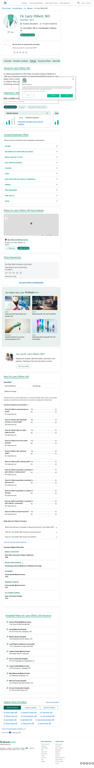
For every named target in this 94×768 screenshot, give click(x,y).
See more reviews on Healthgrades (31, 282)
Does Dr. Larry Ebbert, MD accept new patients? (20, 537)
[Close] (73, 79)
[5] (26, 52)
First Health (9, 196)
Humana (8, 185)
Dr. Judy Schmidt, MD (47, 716)
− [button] (6, 219)
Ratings (33, 61)
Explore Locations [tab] (31, 708)
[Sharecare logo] (19, 742)
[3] (20, 52)
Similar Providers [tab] (12, 708)
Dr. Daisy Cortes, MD (10, 723)
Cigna (7, 174)
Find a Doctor (6, 8)
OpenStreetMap (49, 235)
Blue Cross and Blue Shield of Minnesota (20, 179)
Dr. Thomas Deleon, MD (29, 716)
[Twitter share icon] (89, 764)
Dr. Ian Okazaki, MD (10, 720)
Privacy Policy (42, 89)
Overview (7, 61)
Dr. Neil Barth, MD (26, 720)
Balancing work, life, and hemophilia (44, 314)
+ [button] (6, 216)
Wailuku (29, 8)
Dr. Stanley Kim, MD (27, 723)
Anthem (7, 146)
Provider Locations (20, 61)
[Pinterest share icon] (92, 764)
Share (12, 32)
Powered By (5, 732)
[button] (28, 405)
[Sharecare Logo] (5, 3)
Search (78, 3)
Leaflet (42, 235)
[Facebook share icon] (81, 764)
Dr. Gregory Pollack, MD (29, 712)
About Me (56, 61)
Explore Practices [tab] (49, 708)
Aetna (7, 201)
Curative (8, 168)
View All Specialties (52, 702)
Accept (66, 95)
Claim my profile (23, 366)
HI (24, 8)
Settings (28, 95)
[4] (23, 52)
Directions (11, 248)
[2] (17, 52)
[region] (47, 88)
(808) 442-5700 (24, 248)
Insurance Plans (44, 61)
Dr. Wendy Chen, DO (10, 716)
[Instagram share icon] (84, 764)
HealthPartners (11, 190)
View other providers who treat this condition (30, 122)
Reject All (53, 95)
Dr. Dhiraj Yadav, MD (10, 712)
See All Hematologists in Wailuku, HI (14, 729)
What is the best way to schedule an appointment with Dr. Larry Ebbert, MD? (29, 527)
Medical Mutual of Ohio (13, 157)
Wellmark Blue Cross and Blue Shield (19, 152)
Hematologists (17, 8)
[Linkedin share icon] (86, 764)
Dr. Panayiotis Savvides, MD (45, 720)
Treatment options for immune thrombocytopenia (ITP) (14, 338)
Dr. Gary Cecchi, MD (44, 723)
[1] (14, 52)
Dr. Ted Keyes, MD (46, 712)
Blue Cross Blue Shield (13, 163)
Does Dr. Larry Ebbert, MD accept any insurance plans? (23, 532)
